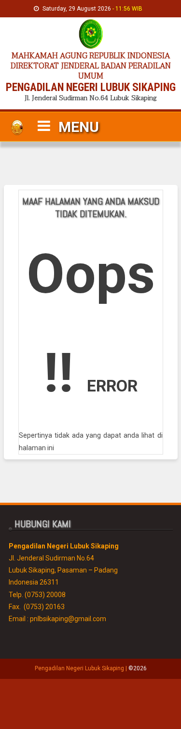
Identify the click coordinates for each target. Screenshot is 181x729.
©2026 (137, 668)
